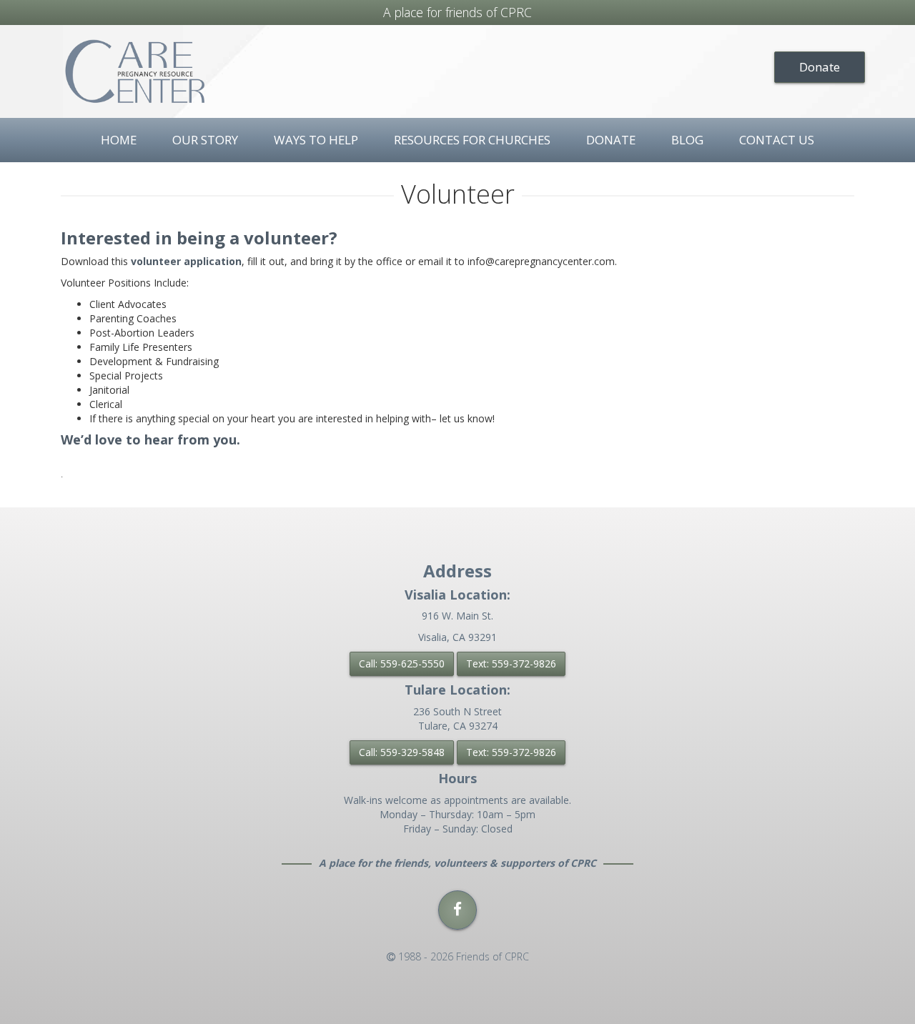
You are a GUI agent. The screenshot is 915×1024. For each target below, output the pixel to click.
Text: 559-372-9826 (511, 663)
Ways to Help (316, 139)
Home (119, 139)
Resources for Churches (472, 139)
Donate (819, 67)
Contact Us (776, 139)
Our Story (205, 139)
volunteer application (186, 261)
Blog (687, 139)
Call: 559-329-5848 (402, 752)
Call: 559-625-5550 (402, 663)
